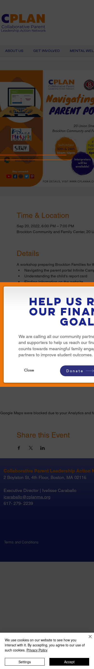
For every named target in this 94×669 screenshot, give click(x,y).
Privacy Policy (37, 650)
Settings (25, 661)
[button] (29, 370)
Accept (69, 661)
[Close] (87, 639)
